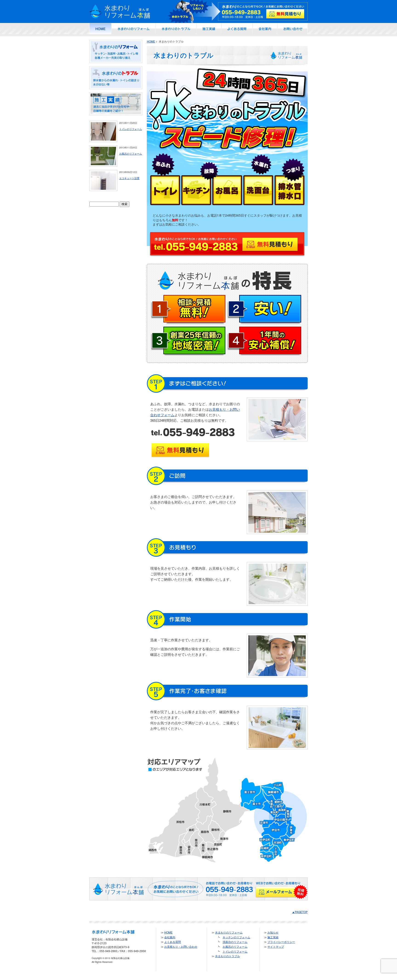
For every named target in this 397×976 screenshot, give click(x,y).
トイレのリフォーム (130, 129)
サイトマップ (275, 946)
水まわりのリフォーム (229, 932)
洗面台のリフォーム (235, 942)
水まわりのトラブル (227, 956)
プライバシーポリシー (281, 942)
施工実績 (272, 937)
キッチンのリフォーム (236, 937)
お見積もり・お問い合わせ (180, 946)
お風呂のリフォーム (130, 153)
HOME (151, 41)
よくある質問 (172, 942)
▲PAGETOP (300, 912)
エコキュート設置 (129, 178)
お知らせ (272, 932)
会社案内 (169, 937)
